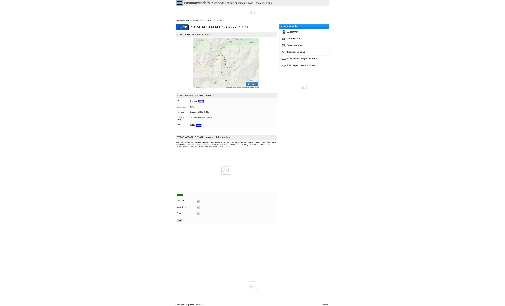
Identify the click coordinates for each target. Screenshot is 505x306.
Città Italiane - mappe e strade (302, 59)
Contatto (325, 305)
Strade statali (293, 38)
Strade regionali (295, 45)
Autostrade (292, 32)
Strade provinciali (296, 52)
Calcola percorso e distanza (301, 65)
